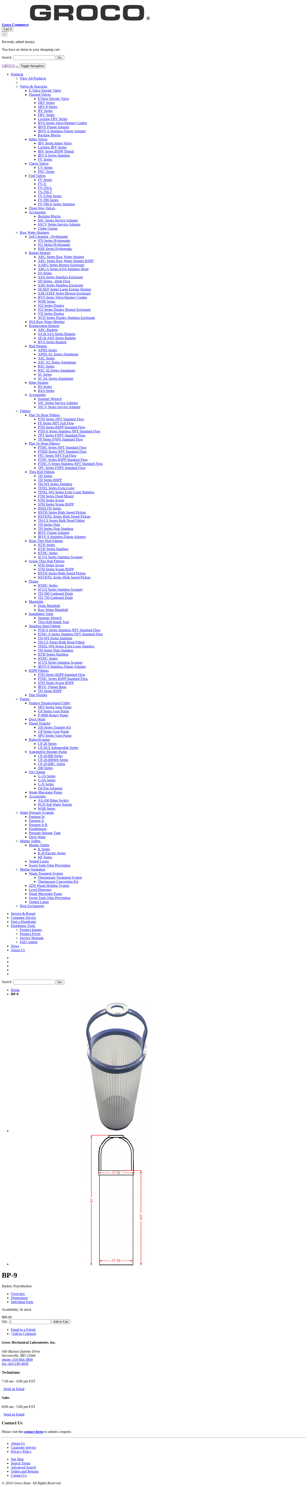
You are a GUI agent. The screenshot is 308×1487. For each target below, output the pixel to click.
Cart (7, 29)
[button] (23, 926)
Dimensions (19, 1298)
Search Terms (20, 1463)
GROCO (10, 66)
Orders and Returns (25, 1471)
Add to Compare (24, 1334)
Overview (18, 1294)
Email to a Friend (23, 1329)
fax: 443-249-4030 (15, 1364)
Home (15, 990)
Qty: (5, 1321)
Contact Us (19, 1475)
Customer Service (23, 1447)
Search (7, 57)
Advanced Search (23, 1467)
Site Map (17, 1459)
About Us (18, 1443)
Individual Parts (22, 1302)
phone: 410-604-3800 (17, 1359)
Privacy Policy (21, 1451)
